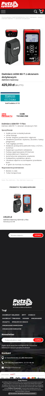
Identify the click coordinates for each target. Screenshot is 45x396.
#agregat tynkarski (11, 318)
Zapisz (38, 340)
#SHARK (25, 318)
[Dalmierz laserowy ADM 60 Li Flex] (22, 202)
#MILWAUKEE (36, 318)
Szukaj (38, 235)
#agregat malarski (10, 315)
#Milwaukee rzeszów (11, 329)
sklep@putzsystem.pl (12, 367)
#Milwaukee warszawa (12, 325)
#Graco (31, 315)
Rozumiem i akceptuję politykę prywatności (22, 393)
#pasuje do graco (20, 322)
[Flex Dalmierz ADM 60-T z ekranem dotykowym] (22, 45)
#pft (24, 315)
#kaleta (6, 322)
